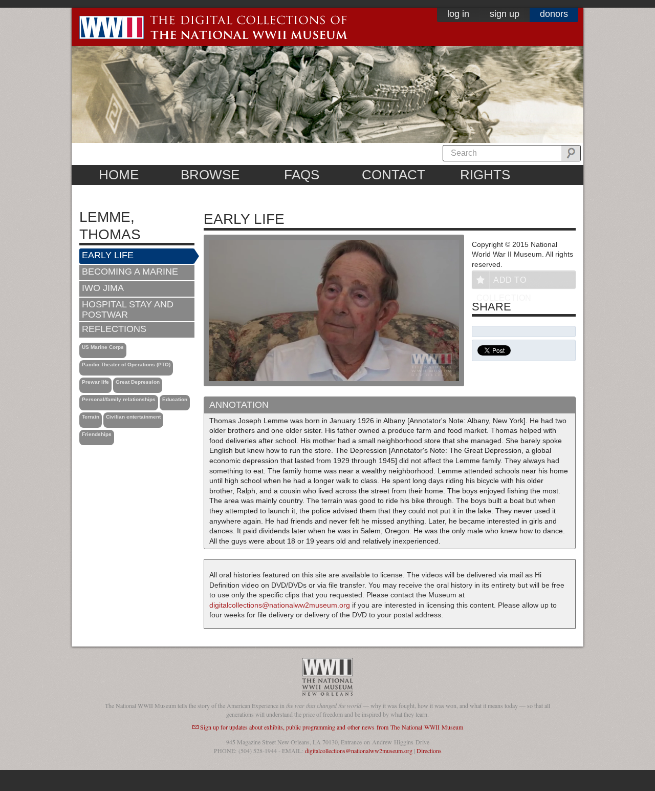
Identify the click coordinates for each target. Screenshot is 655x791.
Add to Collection (504, 282)
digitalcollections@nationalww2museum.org (279, 605)
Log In (458, 14)
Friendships (97, 434)
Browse (210, 174)
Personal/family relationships (119, 399)
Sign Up (504, 14)
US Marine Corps (103, 347)
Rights (485, 174)
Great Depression (138, 382)
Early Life (108, 255)
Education (174, 399)
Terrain (90, 417)
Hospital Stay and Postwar (127, 309)
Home (119, 174)
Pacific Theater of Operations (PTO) (126, 364)
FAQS (301, 174)
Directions (429, 750)
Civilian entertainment (133, 417)
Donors (554, 14)
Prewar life (95, 382)
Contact (393, 174)
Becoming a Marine (130, 271)
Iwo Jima (103, 288)
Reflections (114, 329)
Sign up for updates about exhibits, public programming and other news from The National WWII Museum (331, 727)
